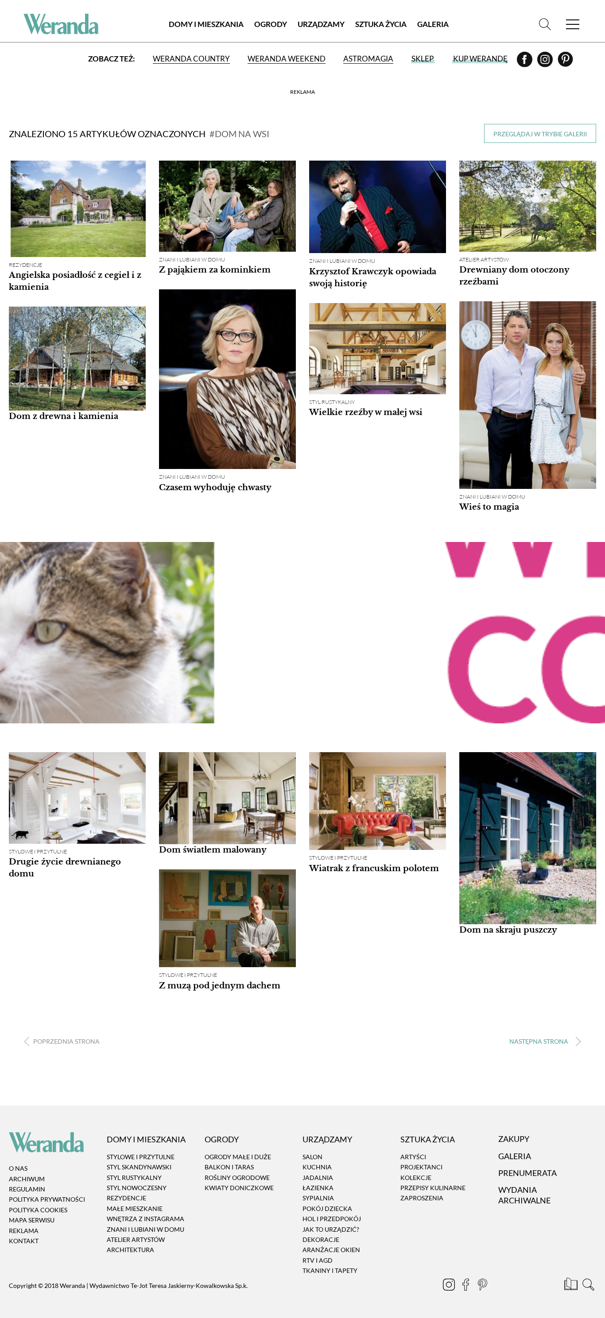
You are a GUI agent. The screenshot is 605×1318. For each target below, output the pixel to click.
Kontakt (24, 1241)
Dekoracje (320, 1239)
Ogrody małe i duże (238, 1156)
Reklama (24, 1230)
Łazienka (318, 1187)
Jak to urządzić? (330, 1229)
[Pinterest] (565, 62)
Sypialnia (318, 1198)
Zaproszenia (421, 1198)
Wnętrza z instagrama (145, 1218)
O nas (18, 1168)
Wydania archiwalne (524, 1195)
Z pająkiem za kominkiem (215, 270)
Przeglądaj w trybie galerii (540, 134)
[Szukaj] (545, 24)
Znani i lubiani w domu (192, 259)
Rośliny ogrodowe (237, 1177)
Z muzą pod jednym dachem (219, 986)
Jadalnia (317, 1177)
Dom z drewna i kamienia (63, 416)
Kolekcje (415, 1177)
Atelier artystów (484, 259)
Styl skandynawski (139, 1167)
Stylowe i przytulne (38, 851)
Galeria (433, 24)
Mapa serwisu (31, 1220)
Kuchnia (317, 1167)
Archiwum (27, 1179)
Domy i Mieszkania (206, 24)
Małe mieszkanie (135, 1208)
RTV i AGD (317, 1260)
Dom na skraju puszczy (508, 930)
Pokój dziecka (327, 1208)
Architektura (130, 1250)
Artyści (413, 1156)
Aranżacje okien (331, 1250)
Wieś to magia (489, 507)
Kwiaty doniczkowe (239, 1187)
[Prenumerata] (571, 1285)
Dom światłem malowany (213, 850)
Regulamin (27, 1189)
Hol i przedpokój (331, 1218)
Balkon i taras (229, 1167)
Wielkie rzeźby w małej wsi (366, 412)
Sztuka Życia (381, 24)
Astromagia (368, 58)
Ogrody (270, 24)
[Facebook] (525, 62)
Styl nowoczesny (137, 1187)
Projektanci (421, 1167)
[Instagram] (545, 62)
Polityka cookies (38, 1210)
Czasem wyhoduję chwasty (215, 487)
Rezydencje (25, 264)
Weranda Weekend (287, 58)
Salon (312, 1156)
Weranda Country (191, 58)
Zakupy (513, 1139)
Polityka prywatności (47, 1199)
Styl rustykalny (332, 402)
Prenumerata (527, 1173)
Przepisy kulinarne (432, 1187)
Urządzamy (321, 24)
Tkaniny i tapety (329, 1270)
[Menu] (573, 24)
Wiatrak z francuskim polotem (374, 868)
